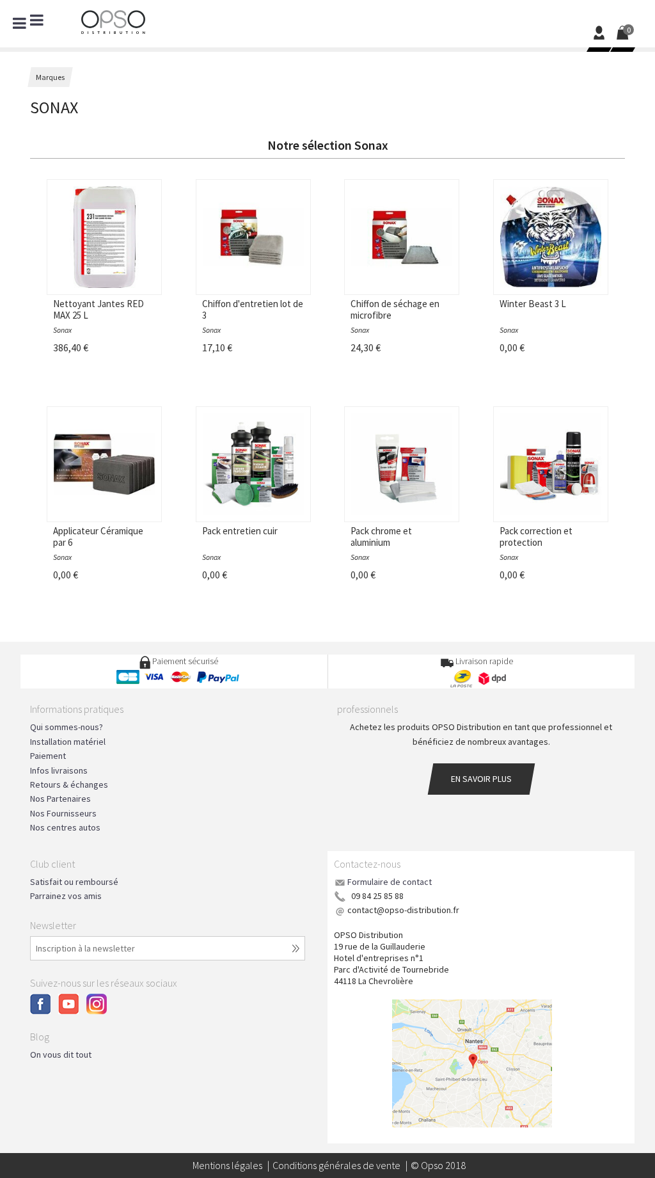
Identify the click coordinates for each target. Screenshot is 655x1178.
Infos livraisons (59, 770)
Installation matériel (68, 741)
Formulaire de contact (389, 881)
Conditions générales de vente (336, 1165)
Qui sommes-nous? (66, 727)
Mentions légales (227, 1165)
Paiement (48, 755)
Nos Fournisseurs (63, 813)
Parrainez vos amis (66, 896)
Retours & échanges (69, 784)
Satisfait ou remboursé (74, 881)
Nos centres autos (65, 827)
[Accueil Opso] (113, 20)
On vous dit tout (60, 1054)
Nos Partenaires (60, 798)
